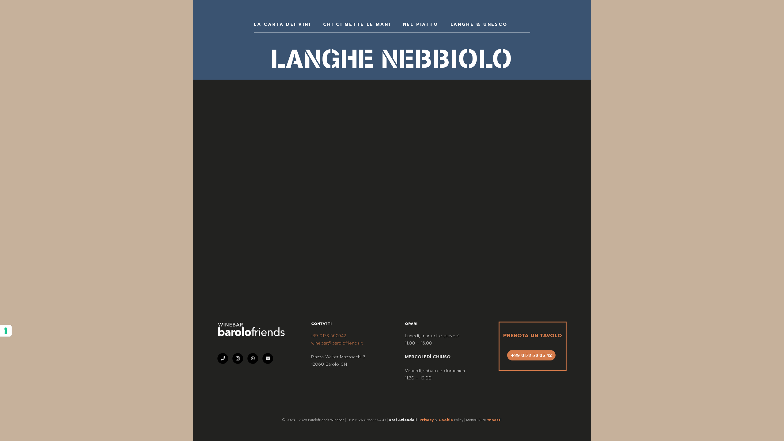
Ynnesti (494, 420)
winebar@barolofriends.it (337, 343)
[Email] (267, 358)
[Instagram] (237, 358)
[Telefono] (222, 358)
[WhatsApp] (252, 358)
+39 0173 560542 (328, 336)
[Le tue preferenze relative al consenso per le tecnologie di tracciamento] (6, 331)
